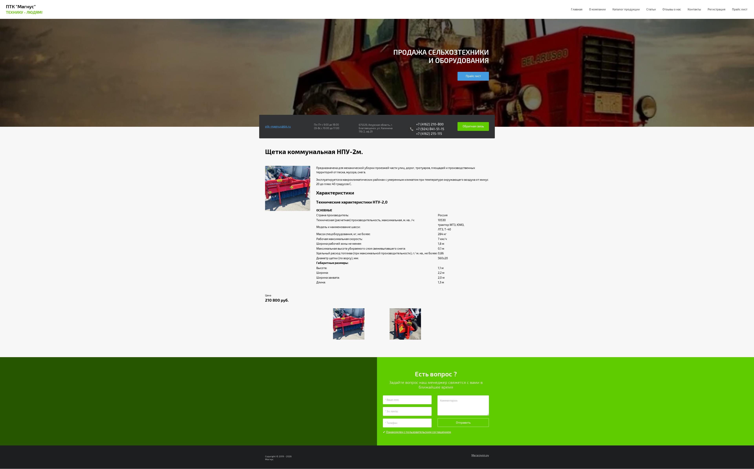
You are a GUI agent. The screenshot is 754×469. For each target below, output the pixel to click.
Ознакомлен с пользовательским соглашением (418, 432)
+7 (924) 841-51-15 (430, 129)
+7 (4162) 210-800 (430, 124)
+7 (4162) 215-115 (429, 134)
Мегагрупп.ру (480, 455)
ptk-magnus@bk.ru (278, 126)
